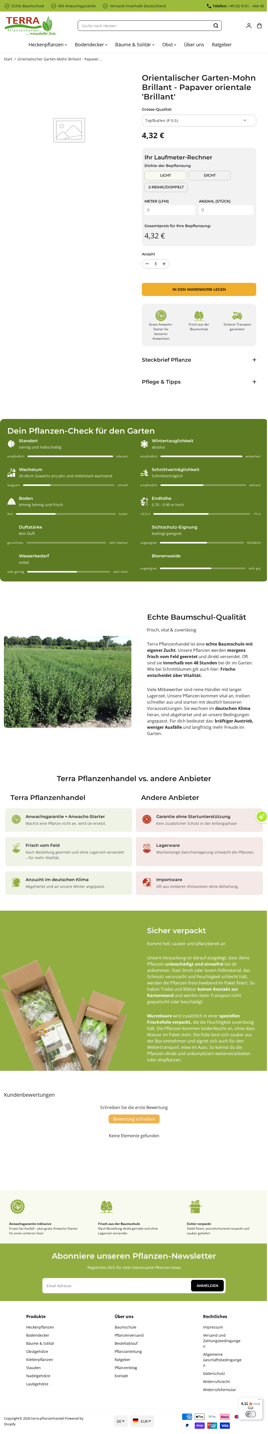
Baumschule (124, 1327)
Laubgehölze (37, 1383)
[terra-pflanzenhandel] (30, 25)
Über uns (194, 44)
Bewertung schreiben (133, 1119)
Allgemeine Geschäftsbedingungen (220, 1360)
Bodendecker (90, 44)
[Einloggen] (249, 25)
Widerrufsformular (217, 1389)
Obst (168, 44)
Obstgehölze (37, 1351)
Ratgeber (222, 44)
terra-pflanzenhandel (47, 1418)
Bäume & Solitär (133, 44)
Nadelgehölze (38, 1375)
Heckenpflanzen (47, 44)
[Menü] (257, 1400)
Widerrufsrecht (214, 1381)
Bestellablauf (124, 1343)
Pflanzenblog (124, 1367)
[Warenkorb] (259, 25)
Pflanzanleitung (127, 1351)
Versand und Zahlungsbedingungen (219, 1341)
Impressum (211, 1327)
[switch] (248, 1414)
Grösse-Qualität (157, 109)
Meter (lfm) (156, 201)
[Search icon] (216, 25)
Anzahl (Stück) (215, 201)
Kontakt (120, 1375)
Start (8, 59)
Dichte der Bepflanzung (167, 165)
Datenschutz (212, 1373)
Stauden (33, 1367)
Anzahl (148, 254)
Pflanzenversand (127, 1335)
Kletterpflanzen (39, 1359)
